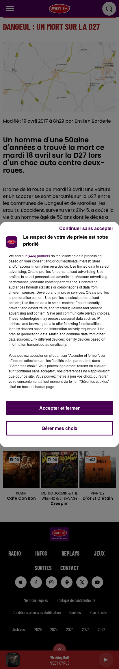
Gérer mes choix (59, 428)
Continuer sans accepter (86, 228)
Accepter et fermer (59, 408)
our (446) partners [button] (36, 255)
